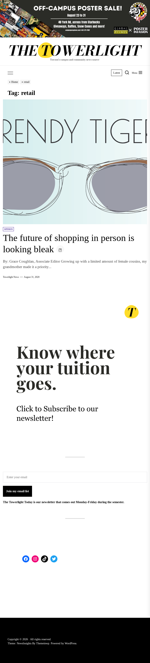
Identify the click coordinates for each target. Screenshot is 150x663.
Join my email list (17, 491)
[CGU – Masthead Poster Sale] (75, 2)
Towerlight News (11, 277)
